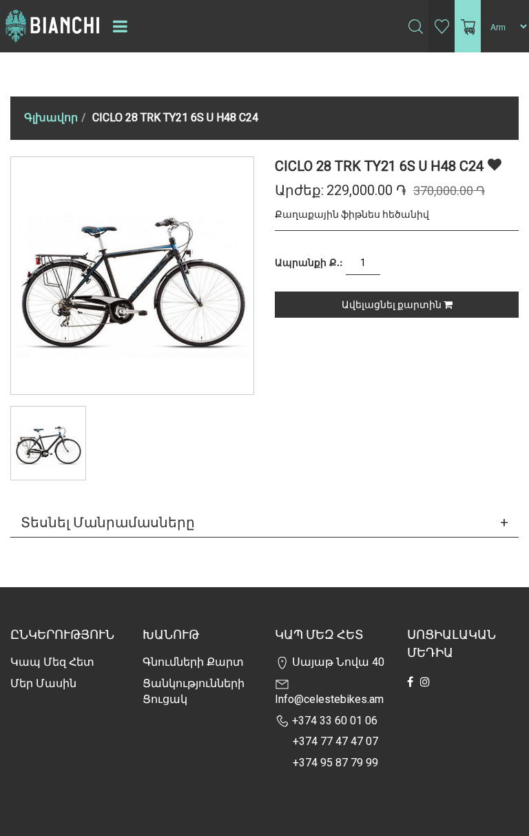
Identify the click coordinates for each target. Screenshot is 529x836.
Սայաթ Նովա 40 (336, 662)
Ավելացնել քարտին (393, 304)
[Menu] (120, 26)
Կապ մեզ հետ (52, 662)
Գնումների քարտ (193, 662)
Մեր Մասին (43, 683)
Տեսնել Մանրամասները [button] (108, 522)
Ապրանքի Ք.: (309, 262)
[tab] (264, 522)
